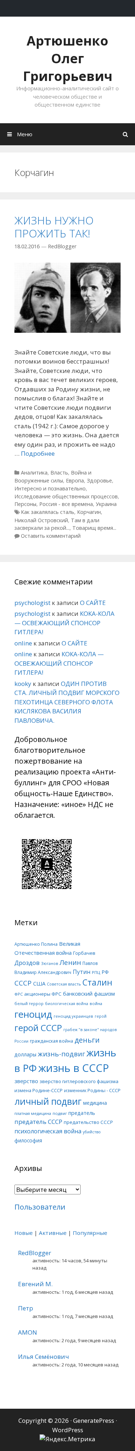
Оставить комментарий (51, 535)
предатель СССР (38, 1121)
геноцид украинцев (73, 1016)
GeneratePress (93, 1420)
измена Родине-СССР (38, 1090)
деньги (87, 1040)
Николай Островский (41, 520)
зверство (26, 1081)
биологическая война (66, 1003)
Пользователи (39, 1207)
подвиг (60, 1113)
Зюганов (49, 963)
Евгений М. (35, 1284)
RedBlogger (34, 1253)
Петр (25, 1308)
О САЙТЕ (93, 602)
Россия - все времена (66, 504)
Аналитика (34, 472)
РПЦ (96, 972)
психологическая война (47, 1131)
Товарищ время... (94, 527)
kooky (22, 683)
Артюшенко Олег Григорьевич (67, 58)
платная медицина (32, 1113)
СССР (23, 982)
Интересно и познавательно (50, 488)
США (39, 983)
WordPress (67, 1430)
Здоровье (99, 480)
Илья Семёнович (43, 1356)
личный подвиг (48, 1101)
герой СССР (38, 1028)
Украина (106, 504)
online (23, 643)
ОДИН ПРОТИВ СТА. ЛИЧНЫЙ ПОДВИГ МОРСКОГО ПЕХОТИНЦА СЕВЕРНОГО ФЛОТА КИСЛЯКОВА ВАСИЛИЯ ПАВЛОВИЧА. (67, 702)
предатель (81, 1112)
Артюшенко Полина (36, 944)
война (96, 1003)
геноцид (33, 1014)
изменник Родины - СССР (92, 1090)
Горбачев (84, 953)
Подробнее (38, 453)
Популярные (90, 1232)
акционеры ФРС (43, 994)
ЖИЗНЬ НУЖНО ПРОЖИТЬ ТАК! (54, 227)
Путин (81, 972)
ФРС (18, 994)
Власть (59, 472)
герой (101, 1016)
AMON (27, 1332)
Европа (75, 480)
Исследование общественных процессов (66, 496)
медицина (95, 1102)
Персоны (25, 504)
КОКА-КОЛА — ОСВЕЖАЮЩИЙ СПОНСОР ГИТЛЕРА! (64, 622)
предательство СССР (88, 1122)
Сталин (97, 982)
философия (28, 1140)
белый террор (29, 1003)
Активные (53, 1232)
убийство (92, 1131)
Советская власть (64, 984)
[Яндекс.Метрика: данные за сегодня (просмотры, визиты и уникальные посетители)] (67, 1439)
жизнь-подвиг (61, 1053)
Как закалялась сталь (47, 511)
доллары (25, 1054)
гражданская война (51, 1041)
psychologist (32, 602)
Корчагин (89, 511)
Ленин (70, 962)
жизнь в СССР (73, 1068)
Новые (23, 1232)
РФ (105, 972)
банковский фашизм (89, 993)
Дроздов (27, 962)
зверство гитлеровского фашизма (79, 1081)
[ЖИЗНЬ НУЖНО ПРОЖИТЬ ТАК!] (67, 330)
